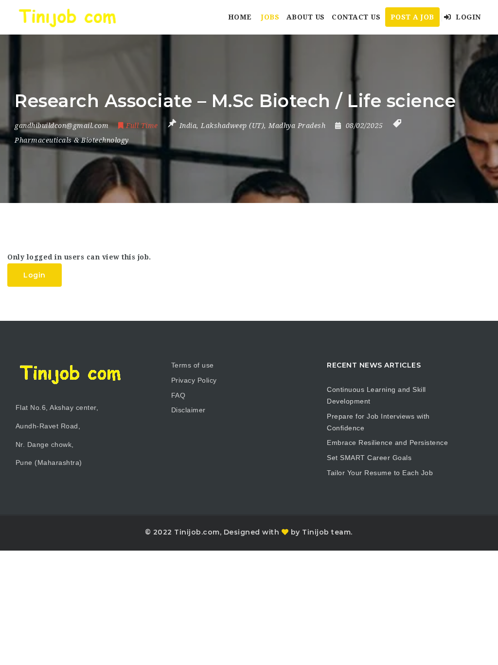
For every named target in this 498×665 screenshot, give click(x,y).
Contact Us (356, 17)
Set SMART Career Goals (369, 458)
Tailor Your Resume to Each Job (380, 473)
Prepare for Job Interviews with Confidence (378, 422)
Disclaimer (188, 410)
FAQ (178, 395)
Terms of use (192, 365)
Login (467, 17)
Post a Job (412, 17)
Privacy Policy (194, 380)
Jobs (270, 17)
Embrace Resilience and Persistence (387, 442)
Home (240, 17)
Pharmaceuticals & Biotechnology (72, 140)
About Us (305, 17)
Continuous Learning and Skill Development (376, 395)
